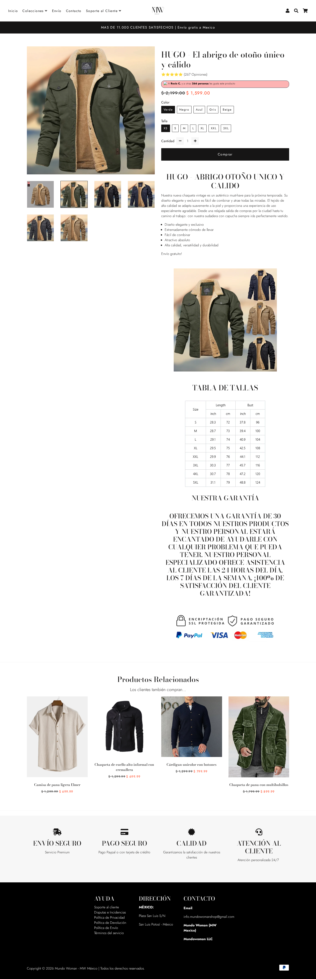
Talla (164, 121)
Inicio (13, 10)
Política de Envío (106, 927)
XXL (213, 128)
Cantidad (167, 141)
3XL (226, 128)
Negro (184, 109)
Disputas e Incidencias (110, 912)
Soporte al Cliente (102, 10)
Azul (199, 109)
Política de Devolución (110, 922)
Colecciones (33, 10)
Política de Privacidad (109, 917)
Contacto (73, 10)
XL (202, 128)
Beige (227, 109)
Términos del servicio (109, 932)
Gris (212, 109)
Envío (56, 10)
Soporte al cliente (106, 907)
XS (166, 128)
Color (165, 102)
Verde (168, 109)
